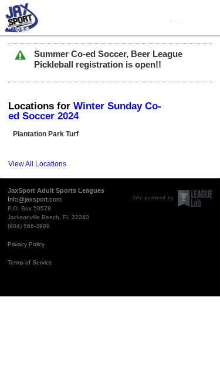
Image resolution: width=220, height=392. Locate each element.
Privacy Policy (26, 244)
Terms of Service (30, 262)
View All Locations (37, 164)
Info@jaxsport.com (35, 199)
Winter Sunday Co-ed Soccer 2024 (84, 111)
